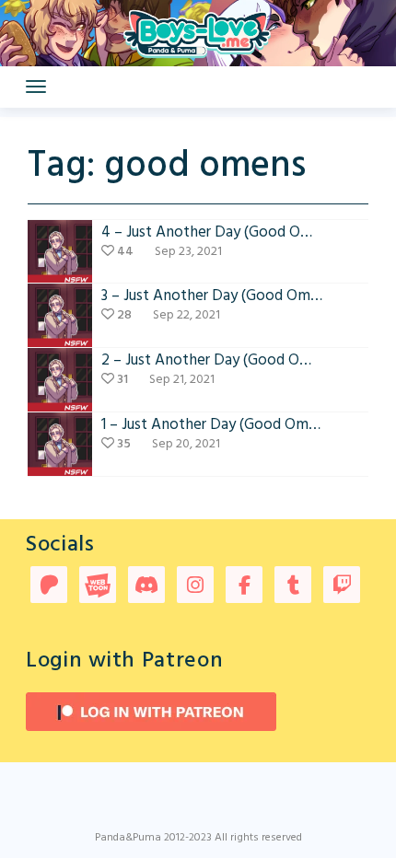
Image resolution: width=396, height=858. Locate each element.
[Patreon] (48, 587)
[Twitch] (341, 587)
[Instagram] (195, 587)
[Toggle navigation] (36, 86)
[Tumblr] (292, 587)
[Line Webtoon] (97, 587)
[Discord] (146, 587)
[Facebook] (244, 587)
